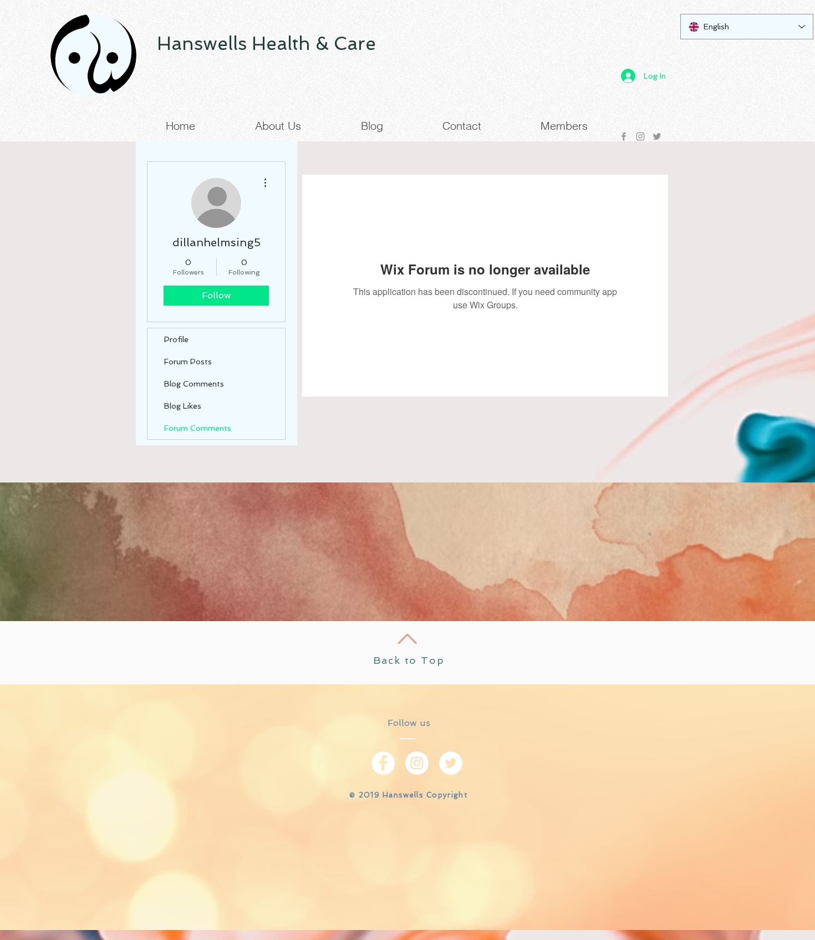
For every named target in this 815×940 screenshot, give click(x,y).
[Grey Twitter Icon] (657, 136)
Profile (176, 339)
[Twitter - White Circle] (450, 763)
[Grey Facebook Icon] (623, 136)
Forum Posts (188, 361)
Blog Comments (194, 383)
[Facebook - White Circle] (383, 763)
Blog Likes (182, 406)
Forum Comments (197, 428)
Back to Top (409, 660)
